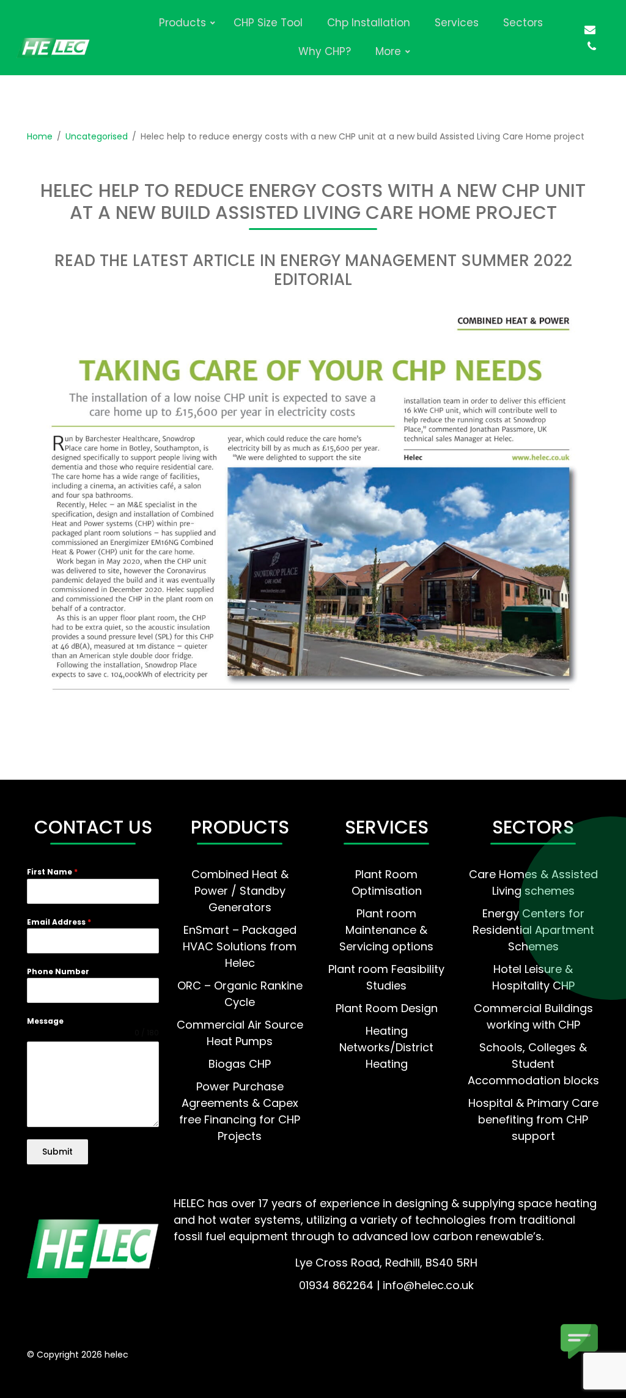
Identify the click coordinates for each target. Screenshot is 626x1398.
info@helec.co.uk (428, 1285)
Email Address (59, 922)
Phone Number (58, 971)
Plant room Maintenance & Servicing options (386, 930)
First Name (52, 872)
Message (45, 1021)
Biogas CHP (239, 1063)
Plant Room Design (387, 1008)
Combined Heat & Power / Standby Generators (240, 891)
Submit (57, 1151)
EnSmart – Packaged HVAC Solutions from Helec (239, 946)
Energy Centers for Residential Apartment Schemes (533, 930)
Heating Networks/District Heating (386, 1047)
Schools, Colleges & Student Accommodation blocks (533, 1064)
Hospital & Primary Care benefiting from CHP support (533, 1119)
